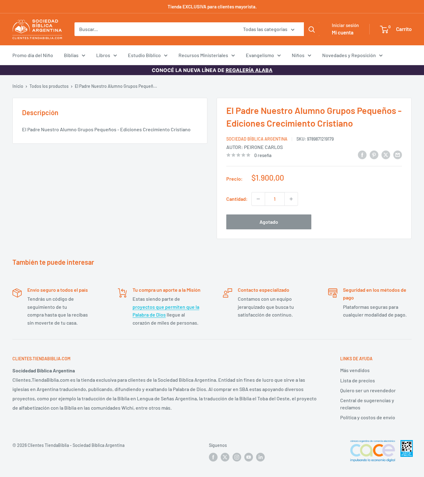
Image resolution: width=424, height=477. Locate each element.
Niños (298, 55)
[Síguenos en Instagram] (236, 457)
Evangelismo (260, 55)
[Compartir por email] (397, 154)
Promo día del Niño (32, 55)
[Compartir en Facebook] (362, 154)
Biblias (71, 55)
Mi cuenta (343, 32)
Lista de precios (357, 380)
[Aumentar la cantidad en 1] (291, 198)
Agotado (268, 222)
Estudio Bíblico (144, 55)
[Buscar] (311, 29)
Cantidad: (237, 199)
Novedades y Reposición (349, 55)
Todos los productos (49, 86)
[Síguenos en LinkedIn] (260, 457)
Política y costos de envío (367, 417)
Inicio (17, 86)
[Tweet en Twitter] (385, 154)
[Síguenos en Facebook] (213, 457)
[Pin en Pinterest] (374, 154)
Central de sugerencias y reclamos (367, 403)
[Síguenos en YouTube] (248, 457)
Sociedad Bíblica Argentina (256, 139)
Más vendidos (355, 370)
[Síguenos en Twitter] (225, 457)
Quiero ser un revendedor (368, 390)
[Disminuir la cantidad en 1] (258, 198)
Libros (103, 55)
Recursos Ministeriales (203, 55)
